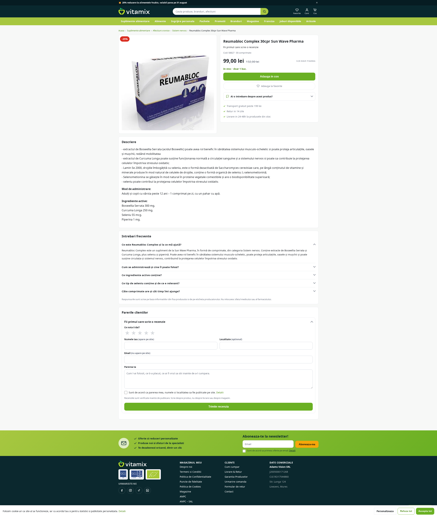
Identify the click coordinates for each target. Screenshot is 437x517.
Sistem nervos (179, 30)
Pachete (205, 21)
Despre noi (186, 466)
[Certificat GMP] (123, 474)
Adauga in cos (269, 76)
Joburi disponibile (290, 21)
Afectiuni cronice (161, 30)
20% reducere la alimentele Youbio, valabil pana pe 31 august (154, 2)
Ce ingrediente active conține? (142, 275)
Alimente (160, 21)
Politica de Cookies (190, 486)
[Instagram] (130, 490)
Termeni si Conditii (190, 471)
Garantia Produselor (236, 476)
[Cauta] (264, 11)
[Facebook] (121, 490)
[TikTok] (139, 490)
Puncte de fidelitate (191, 481)
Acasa (121, 30)
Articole (311, 21)
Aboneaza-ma (307, 444)
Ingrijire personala (182, 21)
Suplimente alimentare (135, 21)
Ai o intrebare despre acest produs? (252, 96)
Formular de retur (235, 486)
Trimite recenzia (218, 406)
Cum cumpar (232, 466)
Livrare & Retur (233, 471)
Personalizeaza (385, 511)
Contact (229, 491)
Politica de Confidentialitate (195, 476)
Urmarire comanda (235, 481)
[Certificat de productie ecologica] (153, 474)
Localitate (231, 339)
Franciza (269, 21)
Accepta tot (425, 511)
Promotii (220, 21)
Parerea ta (130, 366)
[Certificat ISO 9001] (137, 474)
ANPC (183, 496)
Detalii (220, 392)
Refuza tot (406, 511)
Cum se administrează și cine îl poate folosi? (150, 267)
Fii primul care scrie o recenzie (240, 47)
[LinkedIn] (147, 490)
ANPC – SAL (186, 501)
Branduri (236, 21)
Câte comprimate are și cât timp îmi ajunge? (151, 291)
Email (137, 353)
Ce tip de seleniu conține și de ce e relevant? (150, 283)
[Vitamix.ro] (134, 11)
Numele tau (139, 339)
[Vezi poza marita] (167, 84)
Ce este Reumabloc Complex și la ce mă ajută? (151, 244)
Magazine (253, 21)
